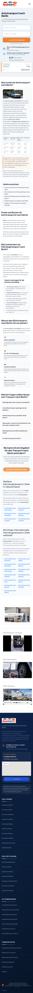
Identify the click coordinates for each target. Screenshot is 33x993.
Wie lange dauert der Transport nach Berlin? (16, 402)
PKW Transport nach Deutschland (10, 957)
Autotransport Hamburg (7, 871)
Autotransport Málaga (7, 824)
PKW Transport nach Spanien (9, 952)
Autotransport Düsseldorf (8, 885)
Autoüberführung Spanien (8, 962)
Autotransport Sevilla (7, 828)
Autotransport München (7, 876)
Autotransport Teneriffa (7, 838)
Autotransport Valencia (7, 819)
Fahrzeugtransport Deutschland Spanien (11, 948)
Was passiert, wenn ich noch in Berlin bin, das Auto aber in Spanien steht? (16, 424)
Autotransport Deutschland (8, 862)
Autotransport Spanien (7, 805)
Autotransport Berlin (7, 866)
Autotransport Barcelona (8, 814)
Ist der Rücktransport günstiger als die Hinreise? (15, 409)
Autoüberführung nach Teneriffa (9, 919)
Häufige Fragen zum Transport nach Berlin (16, 201)
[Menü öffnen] (29, 4)
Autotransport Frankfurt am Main (9, 881)
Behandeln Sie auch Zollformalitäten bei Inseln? (15, 432)
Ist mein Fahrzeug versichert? (12, 438)
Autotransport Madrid (7, 809)
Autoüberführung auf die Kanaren (10, 924)
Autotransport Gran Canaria (8, 843)
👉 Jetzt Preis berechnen (16, 40)
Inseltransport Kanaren (7, 967)
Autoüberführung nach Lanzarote (10, 933)
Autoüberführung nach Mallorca (9, 914)
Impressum (4, 971)
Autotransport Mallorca (7, 833)
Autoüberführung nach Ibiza (8, 928)
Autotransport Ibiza (6, 847)
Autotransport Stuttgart (7, 890)
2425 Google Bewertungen (16, 60)
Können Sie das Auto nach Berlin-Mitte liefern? (14, 416)
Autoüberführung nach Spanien (9, 905)
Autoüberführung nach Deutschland (10, 909)
